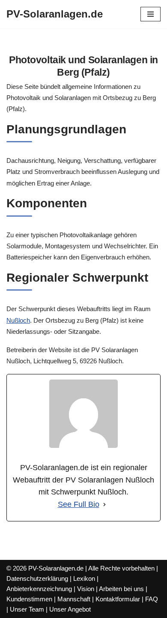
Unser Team (27, 609)
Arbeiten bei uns (121, 588)
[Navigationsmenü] (150, 14)
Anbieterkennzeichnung (39, 588)
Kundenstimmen (29, 599)
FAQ (151, 599)
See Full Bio (78, 504)
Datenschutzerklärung (37, 578)
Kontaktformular (117, 599)
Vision (85, 588)
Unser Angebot (70, 609)
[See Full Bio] (104, 504)
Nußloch (18, 320)
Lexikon (84, 578)
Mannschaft (73, 599)
